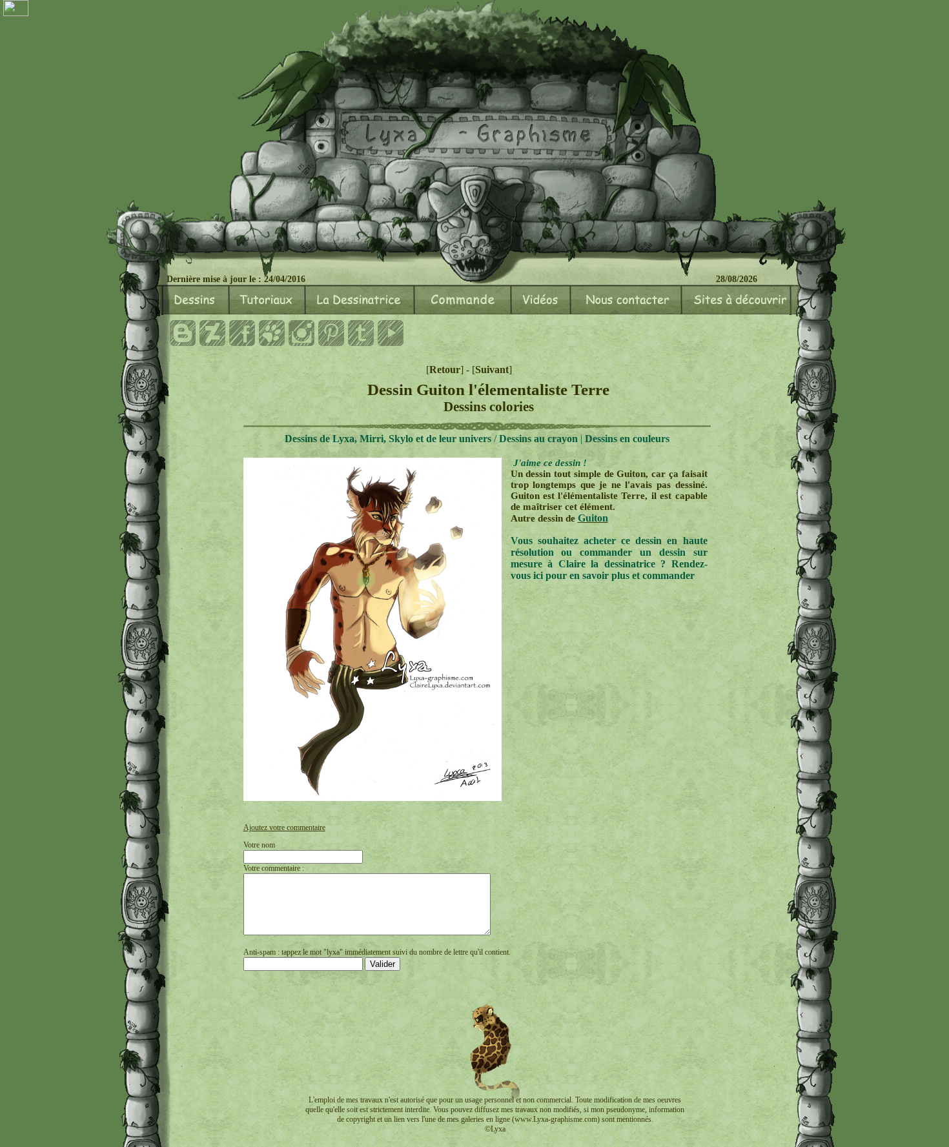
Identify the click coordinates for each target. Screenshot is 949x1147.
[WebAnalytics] (15, 9)
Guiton (593, 518)
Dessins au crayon (538, 438)
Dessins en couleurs (627, 438)
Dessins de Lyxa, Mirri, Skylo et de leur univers (388, 438)
